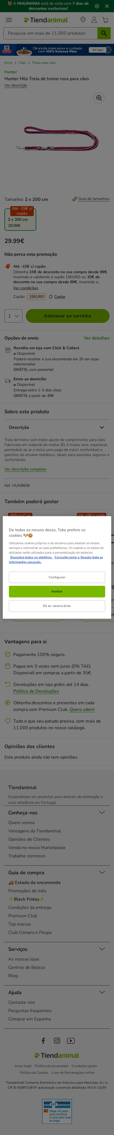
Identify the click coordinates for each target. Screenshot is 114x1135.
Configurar (57, 577)
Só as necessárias (57, 606)
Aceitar (57, 591)
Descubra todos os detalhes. (31, 557)
